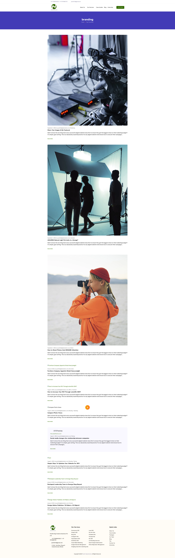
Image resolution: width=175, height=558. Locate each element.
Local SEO (91, 530)
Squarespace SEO (75, 538)
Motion (71, 348)
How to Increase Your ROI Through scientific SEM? (64, 392)
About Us (82, 7)
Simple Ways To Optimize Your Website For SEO (64, 463)
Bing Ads (73, 534)
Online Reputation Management (96, 544)
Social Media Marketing (77, 542)
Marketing (76, 410)
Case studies (99, 7)
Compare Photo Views (55, 413)
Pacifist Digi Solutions (87, 554)
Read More (50, 138)
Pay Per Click (92, 532)
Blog (105, 7)
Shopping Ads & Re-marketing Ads (79, 546)
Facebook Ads (92, 534)
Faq (110, 541)
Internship (110, 7)
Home (82, 22)
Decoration (71, 369)
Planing (73, 436)
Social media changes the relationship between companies (69, 438)
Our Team (111, 537)
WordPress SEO (75, 540)
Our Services (90, 7)
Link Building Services (94, 540)
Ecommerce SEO (75, 530)
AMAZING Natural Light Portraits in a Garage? (63, 240)
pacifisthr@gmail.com (76, 1)
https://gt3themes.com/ (55, 433)
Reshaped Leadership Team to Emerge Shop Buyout (65, 484)
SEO (70, 389)
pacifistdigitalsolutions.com (64, 128)
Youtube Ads (92, 536)
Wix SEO (91, 538)
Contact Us (112, 543)
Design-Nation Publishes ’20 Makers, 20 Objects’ (64, 505)
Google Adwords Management (78, 544)
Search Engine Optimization (95, 542)
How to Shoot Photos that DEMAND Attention (63, 350)
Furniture (71, 503)
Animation (72, 238)
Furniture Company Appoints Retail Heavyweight (64, 371)
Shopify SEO (74, 532)
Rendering (72, 128)
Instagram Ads (75, 536)
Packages (111, 535)
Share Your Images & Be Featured (59, 130)
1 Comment (74, 389)
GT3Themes (58, 431)
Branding (71, 410)
